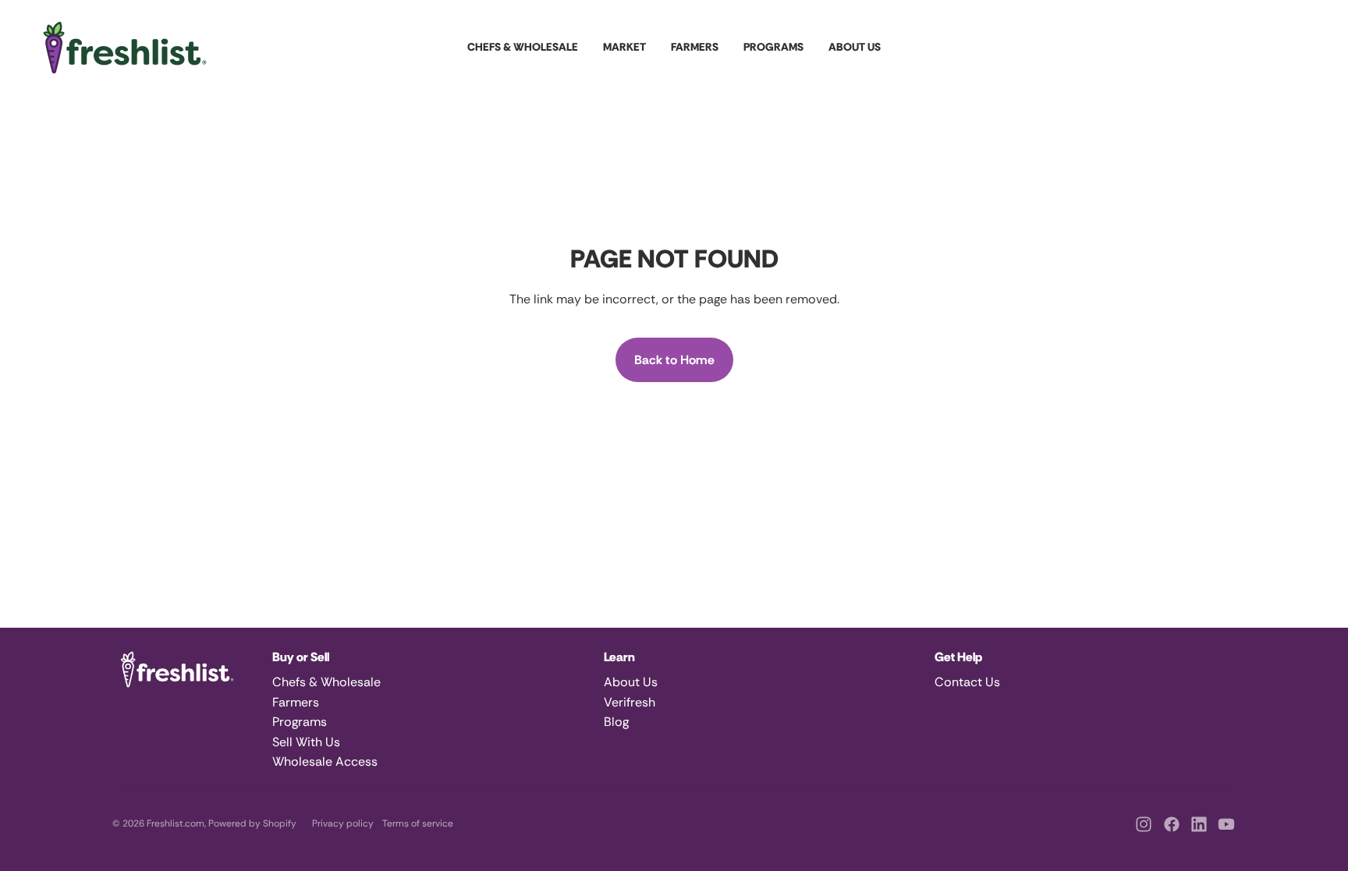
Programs (299, 721)
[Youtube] (1226, 824)
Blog (616, 721)
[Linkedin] (1199, 824)
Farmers (295, 702)
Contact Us (967, 682)
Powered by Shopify (252, 823)
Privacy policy (343, 823)
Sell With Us (306, 742)
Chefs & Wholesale (326, 682)
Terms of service (417, 823)
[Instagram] (1143, 824)
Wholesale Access (325, 761)
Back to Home (674, 360)
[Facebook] (1171, 824)
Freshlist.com (175, 823)
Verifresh (629, 702)
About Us (631, 682)
